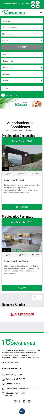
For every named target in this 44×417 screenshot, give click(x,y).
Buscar (23, 47)
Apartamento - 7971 (22, 222)
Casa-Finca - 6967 (22, 141)
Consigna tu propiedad (11, 3)
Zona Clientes (25, 3)
